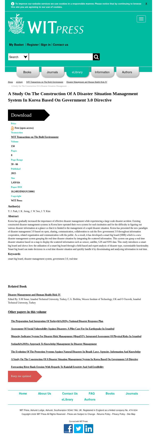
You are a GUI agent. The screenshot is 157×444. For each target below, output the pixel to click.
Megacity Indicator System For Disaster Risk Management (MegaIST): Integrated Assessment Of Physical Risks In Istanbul (76, 336)
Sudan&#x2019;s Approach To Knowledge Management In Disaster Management (54, 343)
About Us (44, 393)
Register (33, 44)
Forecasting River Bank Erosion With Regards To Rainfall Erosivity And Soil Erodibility (57, 366)
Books (27, 72)
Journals (52, 72)
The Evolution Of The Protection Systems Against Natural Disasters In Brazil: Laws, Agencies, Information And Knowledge (76, 351)
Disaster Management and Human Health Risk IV (86, 82)
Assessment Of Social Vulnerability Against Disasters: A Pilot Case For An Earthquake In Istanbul (62, 328)
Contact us (60, 44)
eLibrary (77, 72)
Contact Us (70, 393)
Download (21, 115)
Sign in (46, 44)
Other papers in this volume (27, 312)
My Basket (16, 44)
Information (102, 72)
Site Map (131, 414)
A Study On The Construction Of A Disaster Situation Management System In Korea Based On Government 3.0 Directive (74, 359)
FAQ (92, 393)
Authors (127, 72)
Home (10, 82)
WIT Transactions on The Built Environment (44, 82)
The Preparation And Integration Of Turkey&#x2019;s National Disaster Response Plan (57, 321)
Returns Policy (103, 414)
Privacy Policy (118, 414)
